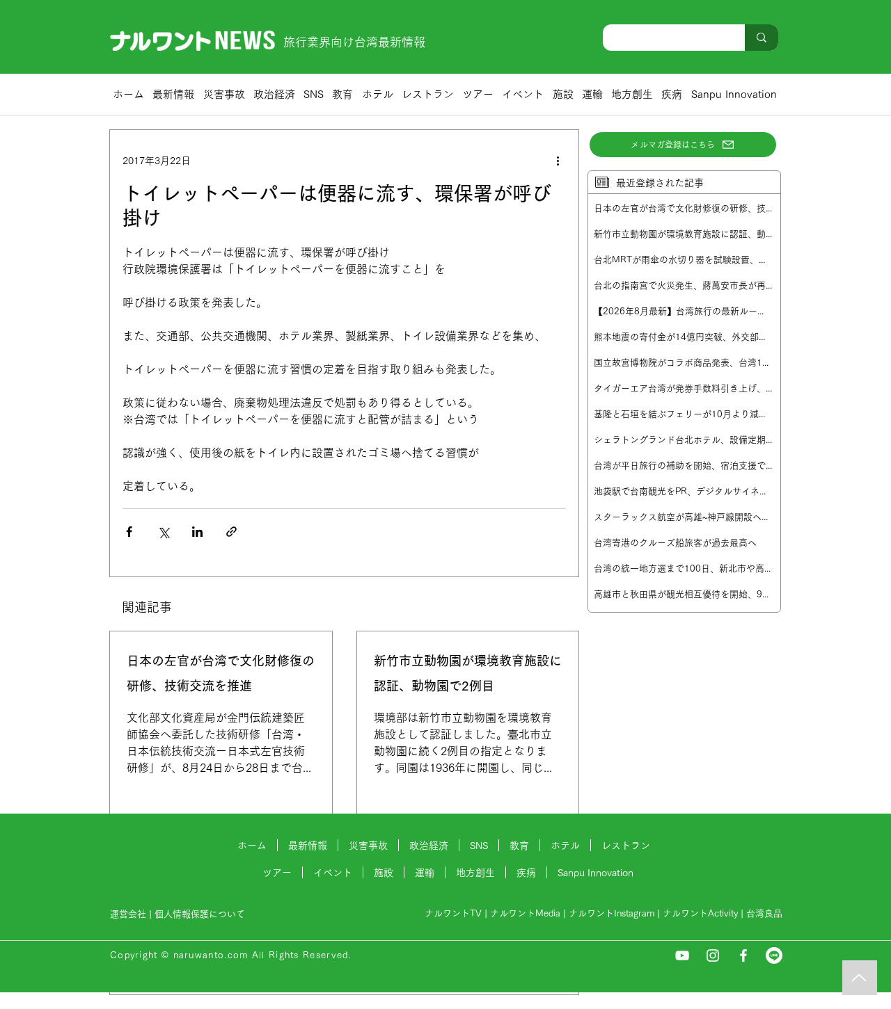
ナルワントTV (453, 913)
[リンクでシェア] (231, 531)
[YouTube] (682, 955)
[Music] (859, 977)
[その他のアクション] (557, 160)
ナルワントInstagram (611, 913)
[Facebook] (743, 955)
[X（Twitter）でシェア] (163, 531)
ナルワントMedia (525, 913)
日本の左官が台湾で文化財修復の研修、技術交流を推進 (221, 673)
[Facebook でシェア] (129, 531)
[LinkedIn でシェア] (197, 531)
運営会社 (128, 914)
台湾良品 (764, 913)
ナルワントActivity (700, 913)
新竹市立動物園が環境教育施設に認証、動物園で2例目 (468, 673)
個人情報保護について (201, 914)
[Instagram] (712, 955)
